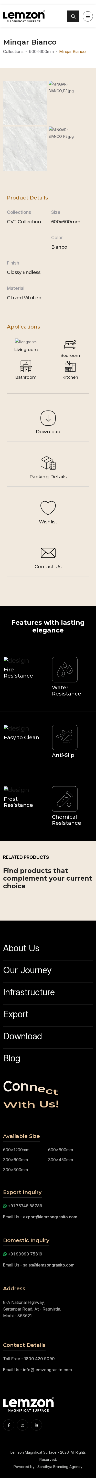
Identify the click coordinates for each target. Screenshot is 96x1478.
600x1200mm (16, 1149)
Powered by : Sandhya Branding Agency (48, 1466)
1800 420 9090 (39, 1358)
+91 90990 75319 (25, 1254)
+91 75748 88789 (24, 1205)
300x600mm (15, 1159)
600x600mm (41, 51)
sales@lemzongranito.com (48, 1265)
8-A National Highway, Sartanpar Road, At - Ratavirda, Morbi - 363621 (32, 1309)
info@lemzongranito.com (47, 1369)
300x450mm (60, 1159)
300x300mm (15, 1169)
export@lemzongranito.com (50, 1216)
